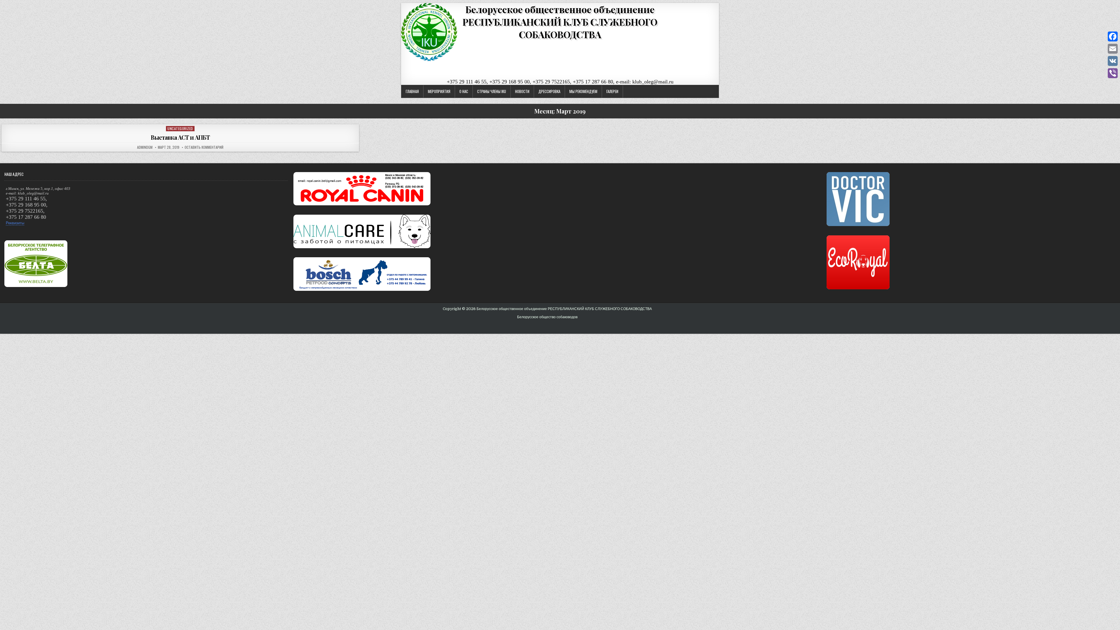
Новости (522, 91)
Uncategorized (180, 128)
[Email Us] (1108, 6)
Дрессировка (549, 91)
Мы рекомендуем (583, 91)
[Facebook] (1113, 36)
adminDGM (145, 147)
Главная (412, 91)
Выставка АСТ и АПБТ (180, 137)
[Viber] (1113, 73)
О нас (463, 91)
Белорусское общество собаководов (547, 317)
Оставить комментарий (204, 147)
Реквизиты (15, 223)
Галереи (612, 91)
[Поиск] (1115, 6)
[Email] (1113, 49)
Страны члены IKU (491, 91)
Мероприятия (439, 91)
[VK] (1113, 61)
